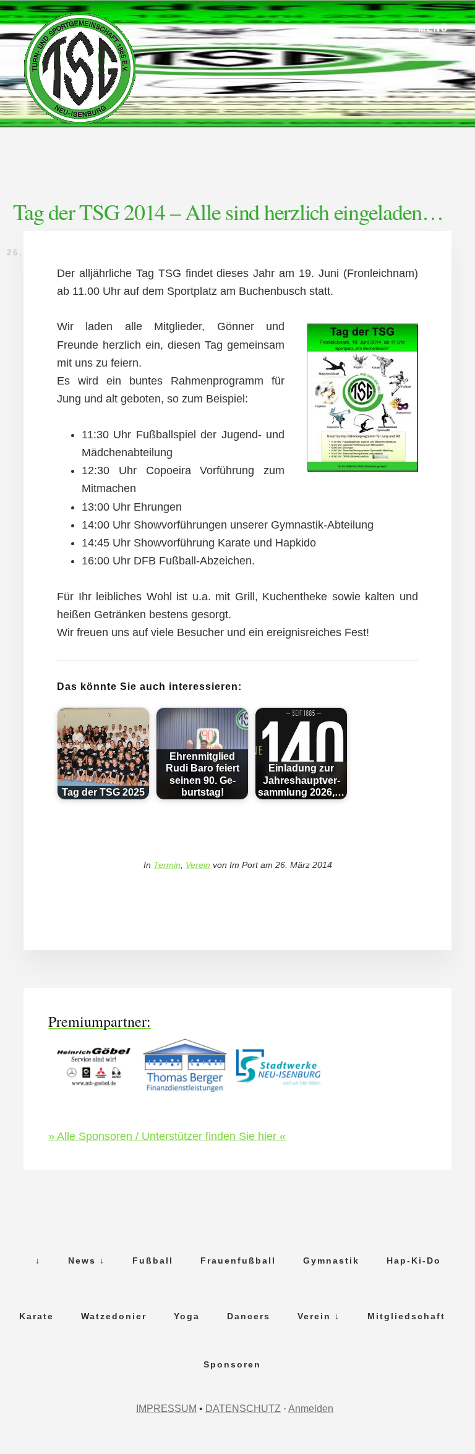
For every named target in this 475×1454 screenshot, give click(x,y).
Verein (198, 865)
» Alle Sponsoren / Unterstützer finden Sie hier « (167, 1136)
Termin (167, 865)
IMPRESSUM (166, 1408)
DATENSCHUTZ (243, 1408)
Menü (433, 28)
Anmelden (310, 1408)
